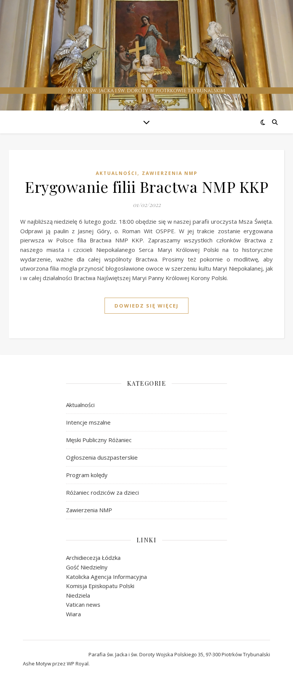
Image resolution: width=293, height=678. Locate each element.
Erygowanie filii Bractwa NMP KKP (146, 186)
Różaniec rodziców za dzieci (102, 492)
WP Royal (78, 663)
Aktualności (116, 173)
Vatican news (83, 604)
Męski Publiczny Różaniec (99, 440)
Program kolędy (87, 475)
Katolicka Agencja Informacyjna (106, 576)
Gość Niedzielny (87, 567)
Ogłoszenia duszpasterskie (102, 457)
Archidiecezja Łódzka (93, 557)
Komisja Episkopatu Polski (100, 586)
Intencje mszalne (88, 422)
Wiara (73, 614)
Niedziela (78, 595)
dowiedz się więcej (146, 305)
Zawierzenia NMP (170, 173)
